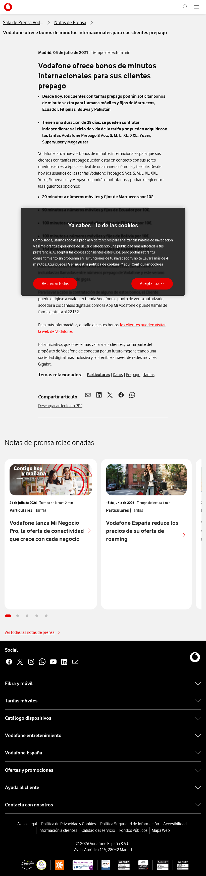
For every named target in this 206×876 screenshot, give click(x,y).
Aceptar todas (152, 283)
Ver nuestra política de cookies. (94, 264)
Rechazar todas (55, 283)
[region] (103, 252)
